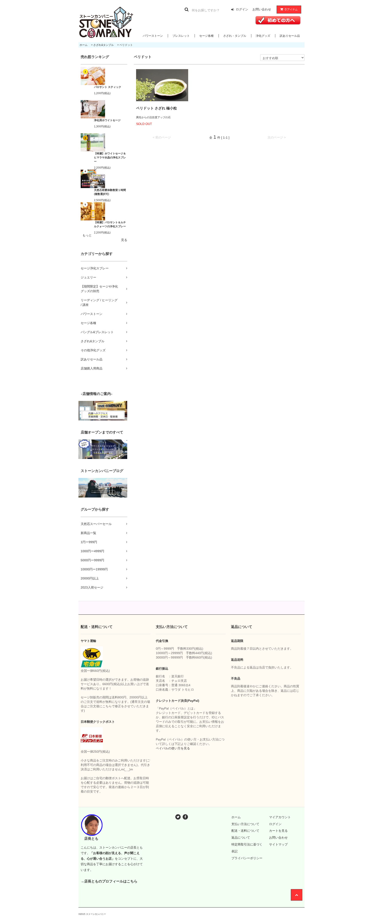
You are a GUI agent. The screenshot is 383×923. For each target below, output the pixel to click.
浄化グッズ (263, 35)
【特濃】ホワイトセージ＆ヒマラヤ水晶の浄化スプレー (110, 157)
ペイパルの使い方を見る (173, 748)
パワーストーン (153, 35)
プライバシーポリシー (246, 858)
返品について (240, 837)
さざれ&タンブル (103, 45)
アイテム (291, 9)
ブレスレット (181, 35)
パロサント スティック (107, 87)
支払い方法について (245, 824)
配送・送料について (245, 830)
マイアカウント (280, 817)
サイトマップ (278, 844)
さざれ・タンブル (234, 35)
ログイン (242, 9)
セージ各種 (206, 35)
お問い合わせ (261, 9)
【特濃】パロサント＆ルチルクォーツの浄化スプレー (110, 224)
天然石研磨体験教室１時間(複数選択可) (110, 192)
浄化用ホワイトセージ (107, 120)
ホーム (84, 45)
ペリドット (126, 45)
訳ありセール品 (290, 35)
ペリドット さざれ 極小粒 (156, 108)
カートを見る (278, 830)
